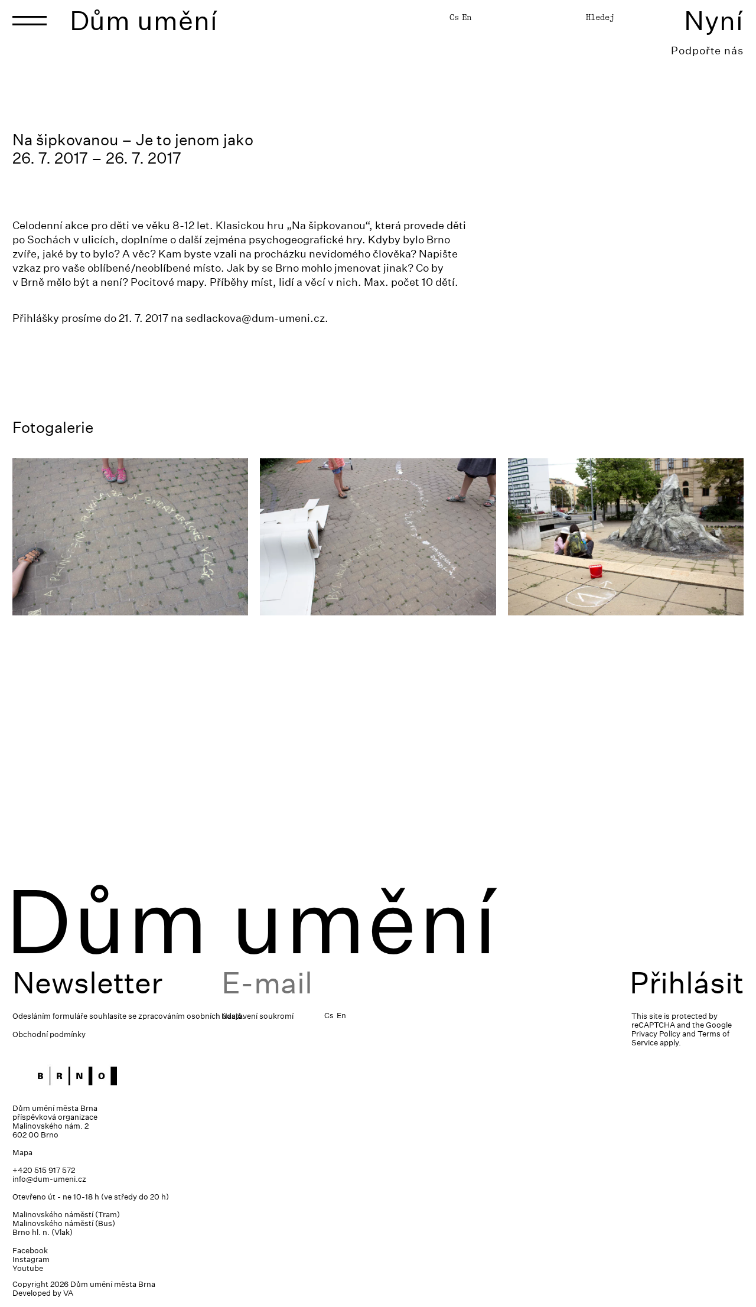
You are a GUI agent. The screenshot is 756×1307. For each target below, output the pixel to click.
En (466, 17)
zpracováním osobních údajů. (191, 1016)
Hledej (600, 17)
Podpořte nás (707, 50)
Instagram (31, 1259)
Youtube (27, 1268)
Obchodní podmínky (49, 1034)
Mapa (22, 1153)
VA (68, 1293)
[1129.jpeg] (378, 536)
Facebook (30, 1251)
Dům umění (144, 20)
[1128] (626, 536)
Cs (454, 17)
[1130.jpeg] (130, 536)
